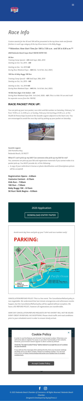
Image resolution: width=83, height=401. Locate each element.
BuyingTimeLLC (51, 398)
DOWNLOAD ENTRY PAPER (41, 215)
